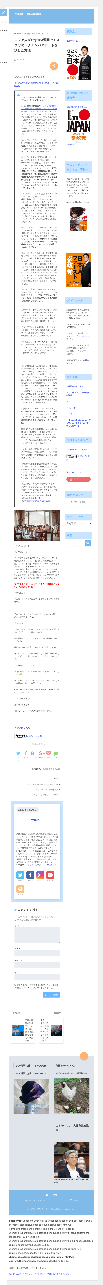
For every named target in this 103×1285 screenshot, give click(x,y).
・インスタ (71, 407)
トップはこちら (22, 727)
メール (18, 960)
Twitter (20, 880)
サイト (17, 972)
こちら (34, 865)
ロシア (31, 784)
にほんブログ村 (34, 735)
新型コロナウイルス (51, 769)
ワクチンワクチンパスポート (48, 795)
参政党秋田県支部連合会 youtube (77, 126)
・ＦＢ (69, 414)
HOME (53, 1195)
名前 (17, 948)
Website (20, 894)
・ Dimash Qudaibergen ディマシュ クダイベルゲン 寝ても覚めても (78, 423)
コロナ (55, 784)
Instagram (40, 880)
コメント (19, 926)
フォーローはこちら (74, 472)
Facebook (30, 880)
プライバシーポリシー (58, 1200)
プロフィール (39, 1200)
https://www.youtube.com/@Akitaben (70, 1073)
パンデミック (43, 784)
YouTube (50, 880)
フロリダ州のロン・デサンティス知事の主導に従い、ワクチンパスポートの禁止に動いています (39, 109)
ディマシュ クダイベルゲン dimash (42, 854)
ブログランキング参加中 (76, 449)
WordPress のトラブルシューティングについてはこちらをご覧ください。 (40, 1274)
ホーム (28, 1200)
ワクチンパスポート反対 (48, 789)
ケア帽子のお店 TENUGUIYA (31, 1073)
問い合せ (74, 1200)
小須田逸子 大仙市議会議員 (28, 14)
